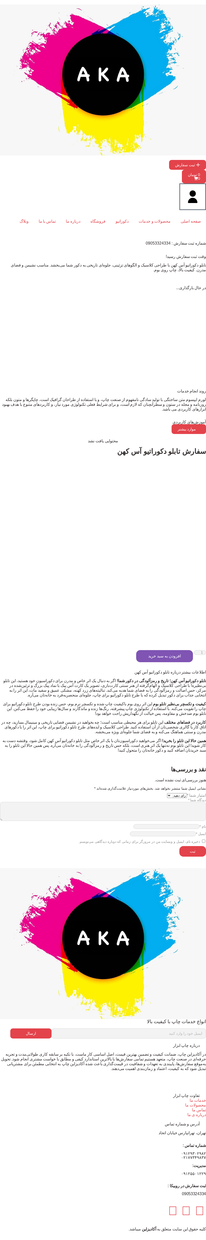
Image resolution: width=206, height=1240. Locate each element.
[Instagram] (173, 1210)
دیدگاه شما (197, 800)
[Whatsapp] (186, 1210)
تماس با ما (47, 221)
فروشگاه (98, 221)
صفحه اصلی (191, 221)
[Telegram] (199, 1210)
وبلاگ (24, 221)
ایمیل (201, 834)
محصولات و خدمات (155, 221)
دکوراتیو (122, 221)
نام (202, 826)
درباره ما (73, 221)
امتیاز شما (196, 795)
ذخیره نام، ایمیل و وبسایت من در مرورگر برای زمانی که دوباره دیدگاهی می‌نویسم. (139, 842)
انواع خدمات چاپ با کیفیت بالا (176, 1021)
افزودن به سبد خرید (164, 656)
